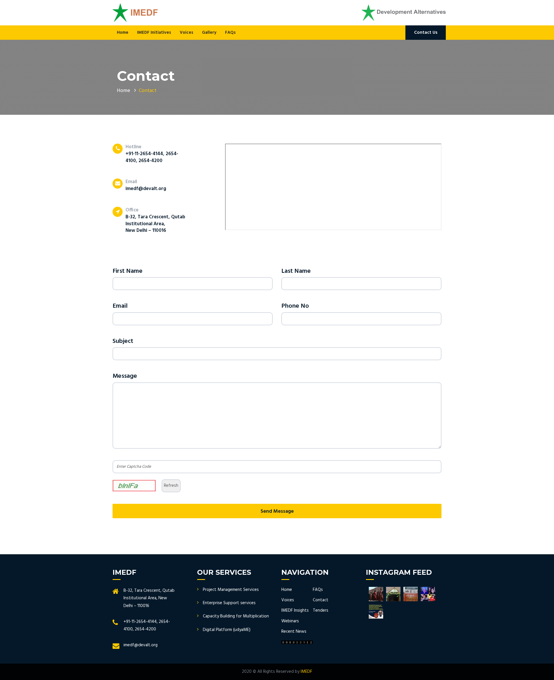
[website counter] (297, 642)
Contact (320, 600)
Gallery (209, 32)
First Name (128, 271)
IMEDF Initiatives (154, 32)
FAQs (230, 32)
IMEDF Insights (295, 610)
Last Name (296, 271)
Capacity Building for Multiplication (236, 616)
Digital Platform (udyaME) (226, 629)
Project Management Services (231, 589)
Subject (123, 341)
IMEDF (306, 671)
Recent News (293, 631)
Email (120, 306)
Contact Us (425, 32)
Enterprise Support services (229, 603)
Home (122, 32)
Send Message (277, 511)
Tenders (320, 610)
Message (125, 376)
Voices (186, 32)
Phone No (295, 306)
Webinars (290, 621)
